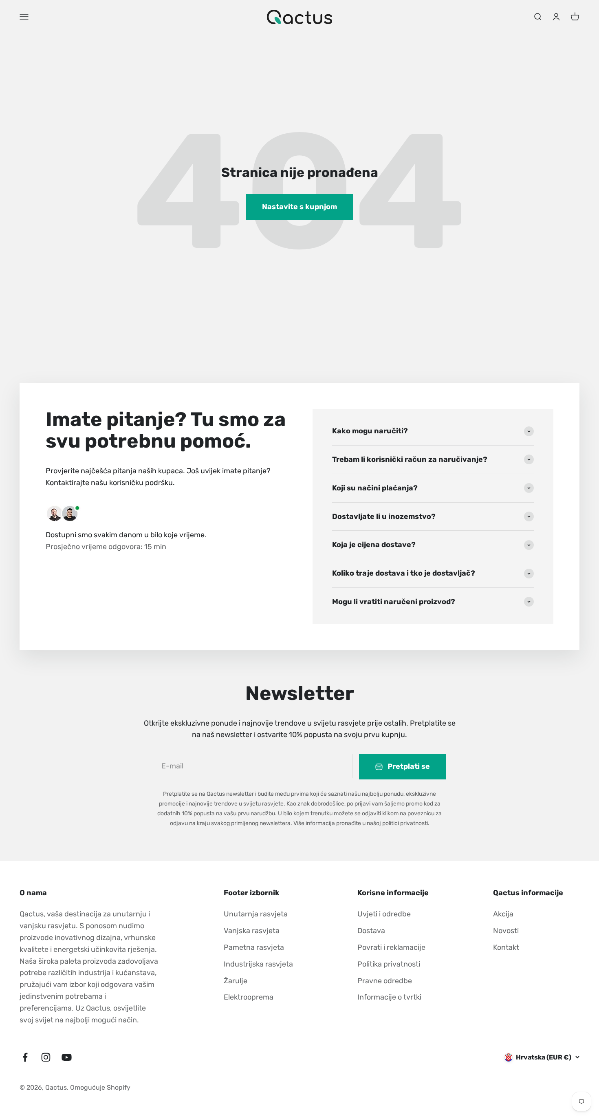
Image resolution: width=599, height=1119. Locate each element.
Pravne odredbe (384, 980)
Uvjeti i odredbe (384, 913)
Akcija (503, 913)
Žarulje (235, 980)
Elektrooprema (248, 997)
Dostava (371, 930)
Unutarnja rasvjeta (256, 913)
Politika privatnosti (388, 964)
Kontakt (506, 947)
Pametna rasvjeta (254, 947)
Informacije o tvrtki (389, 997)
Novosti (506, 930)
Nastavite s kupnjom (299, 206)
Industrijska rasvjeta (258, 964)
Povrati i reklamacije (391, 947)
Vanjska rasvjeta (252, 930)
